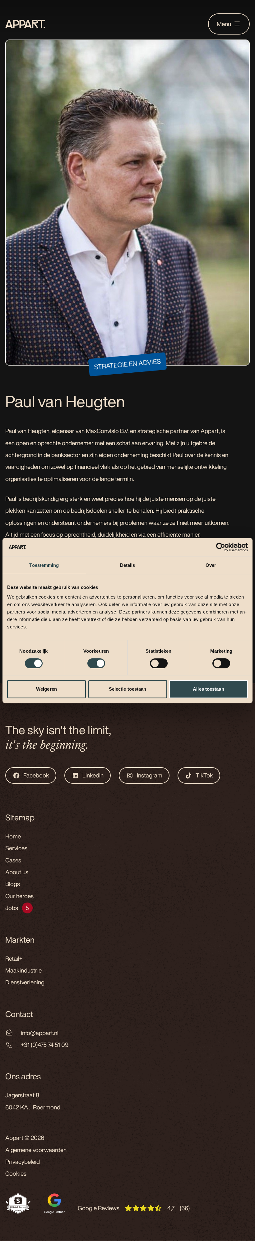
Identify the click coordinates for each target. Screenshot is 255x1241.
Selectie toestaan (127, 689)
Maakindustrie (23, 970)
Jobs (11, 907)
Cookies (15, 1173)
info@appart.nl (39, 1033)
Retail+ (13, 958)
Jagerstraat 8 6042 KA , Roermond (32, 1101)
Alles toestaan (208, 689)
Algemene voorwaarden (36, 1149)
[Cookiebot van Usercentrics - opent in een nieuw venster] (220, 547)
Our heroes (19, 896)
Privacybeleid (22, 1161)
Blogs (12, 883)
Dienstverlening (24, 982)
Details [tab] (127, 565)
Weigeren (46, 689)
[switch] (96, 663)
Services (16, 848)
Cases (13, 860)
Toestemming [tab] (44, 565)
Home (13, 836)
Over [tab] (211, 565)
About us (16, 872)
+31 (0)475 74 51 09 (44, 1044)
